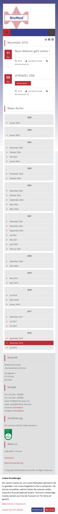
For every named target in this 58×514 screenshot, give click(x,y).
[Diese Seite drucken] (46, 39)
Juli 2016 (13, 347)
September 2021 (17, 230)
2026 (29, 117)
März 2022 (14, 209)
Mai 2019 (13, 278)
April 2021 (14, 244)
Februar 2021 (15, 249)
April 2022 (14, 204)
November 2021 (16, 226)
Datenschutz (8, 503)
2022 (29, 185)
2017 (29, 311)
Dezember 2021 (16, 221)
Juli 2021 (13, 235)
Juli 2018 (13, 295)
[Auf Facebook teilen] (49, 39)
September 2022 (17, 200)
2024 (29, 142)
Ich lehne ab (37, 509)
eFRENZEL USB (24, 75)
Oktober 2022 (15, 195)
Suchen (51, 32)
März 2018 (14, 299)
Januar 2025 (15, 135)
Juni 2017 (13, 326)
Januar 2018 (15, 304)
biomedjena (18, 407)
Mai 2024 (13, 156)
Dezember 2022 (16, 190)
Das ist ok (49, 509)
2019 (29, 272)
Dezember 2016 (16, 338)
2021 (29, 216)
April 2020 (14, 266)
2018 (29, 289)
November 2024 (16, 147)
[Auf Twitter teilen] (52, 39)
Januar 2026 (15, 122)
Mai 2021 (13, 239)
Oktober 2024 (15, 152)
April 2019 (14, 283)
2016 (29, 333)
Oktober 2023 (15, 178)
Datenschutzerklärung (13, 463)
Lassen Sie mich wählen (12, 509)
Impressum (9, 457)
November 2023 (16, 173)
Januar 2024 (15, 161)
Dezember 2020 (16, 261)
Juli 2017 (13, 321)
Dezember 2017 (16, 316)
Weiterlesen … (22, 83)
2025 (29, 129)
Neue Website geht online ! (32, 51)
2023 (29, 168)
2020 (29, 255)
